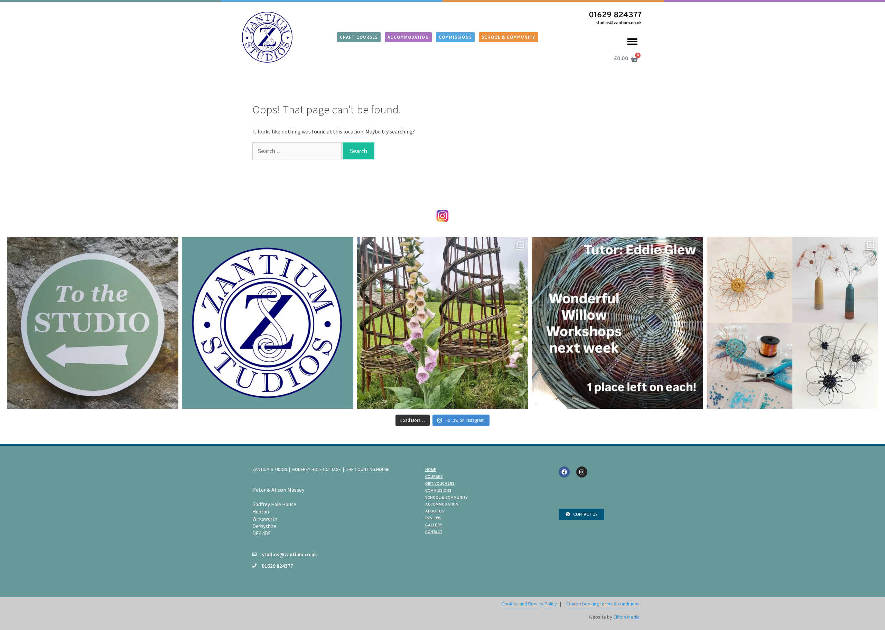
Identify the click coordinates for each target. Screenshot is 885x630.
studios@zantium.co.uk (619, 23)
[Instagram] (581, 472)
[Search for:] (297, 151)
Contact (433, 532)
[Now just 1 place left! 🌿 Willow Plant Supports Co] (442, 323)
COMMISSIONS (438, 490)
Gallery (433, 525)
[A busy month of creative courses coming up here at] (267, 323)
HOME (430, 469)
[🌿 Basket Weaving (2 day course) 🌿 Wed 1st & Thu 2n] (617, 323)
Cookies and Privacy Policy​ (529, 604)
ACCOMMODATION (441, 504)
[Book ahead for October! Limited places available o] (92, 323)
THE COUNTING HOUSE (367, 469)
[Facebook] (564, 472)
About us (434, 511)
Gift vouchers (440, 483)
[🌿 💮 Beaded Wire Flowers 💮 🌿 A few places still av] (792, 323)
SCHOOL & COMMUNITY (446, 497)
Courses (434, 476)
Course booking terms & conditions (603, 604)
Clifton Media (626, 617)
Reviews (433, 518)
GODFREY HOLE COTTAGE (316, 469)
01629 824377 (615, 15)
